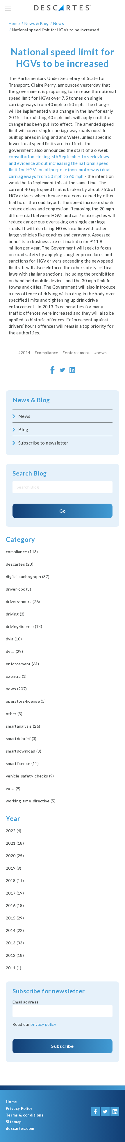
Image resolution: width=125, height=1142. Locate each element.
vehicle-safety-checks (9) (30, 775)
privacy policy (43, 1024)
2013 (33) (15, 942)
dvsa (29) (14, 651)
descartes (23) (19, 564)
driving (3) (15, 613)
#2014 (24, 352)
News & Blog (31, 399)
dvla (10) (14, 638)
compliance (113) (22, 551)
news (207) (16, 688)
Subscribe (62, 1046)
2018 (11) (15, 880)
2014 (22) (15, 930)
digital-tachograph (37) (27, 576)
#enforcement (76, 352)
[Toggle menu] (8, 8)
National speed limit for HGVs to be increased (62, 57)
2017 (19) (15, 892)
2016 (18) (15, 905)
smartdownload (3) (23, 750)
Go (62, 510)
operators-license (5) (26, 701)
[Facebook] (53, 370)
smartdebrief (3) (21, 738)
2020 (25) (15, 855)
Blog (23, 429)
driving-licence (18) (24, 626)
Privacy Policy (19, 1108)
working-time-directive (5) (31, 800)
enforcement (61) (22, 663)
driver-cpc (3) (18, 589)
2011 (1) (14, 967)
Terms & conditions (25, 1115)
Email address (25, 1001)
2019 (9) (14, 868)
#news (100, 352)
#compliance (46, 352)
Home (11, 1102)
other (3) (14, 713)
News (24, 416)
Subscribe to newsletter (43, 442)
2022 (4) (14, 830)
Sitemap (14, 1122)
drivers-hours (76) (23, 601)
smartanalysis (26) (23, 726)
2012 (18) (15, 955)
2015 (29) (15, 917)
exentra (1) (16, 676)
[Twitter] (62, 370)
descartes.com (20, 1128)
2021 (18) (15, 843)
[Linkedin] (72, 370)
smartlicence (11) (22, 763)
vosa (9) (13, 788)
